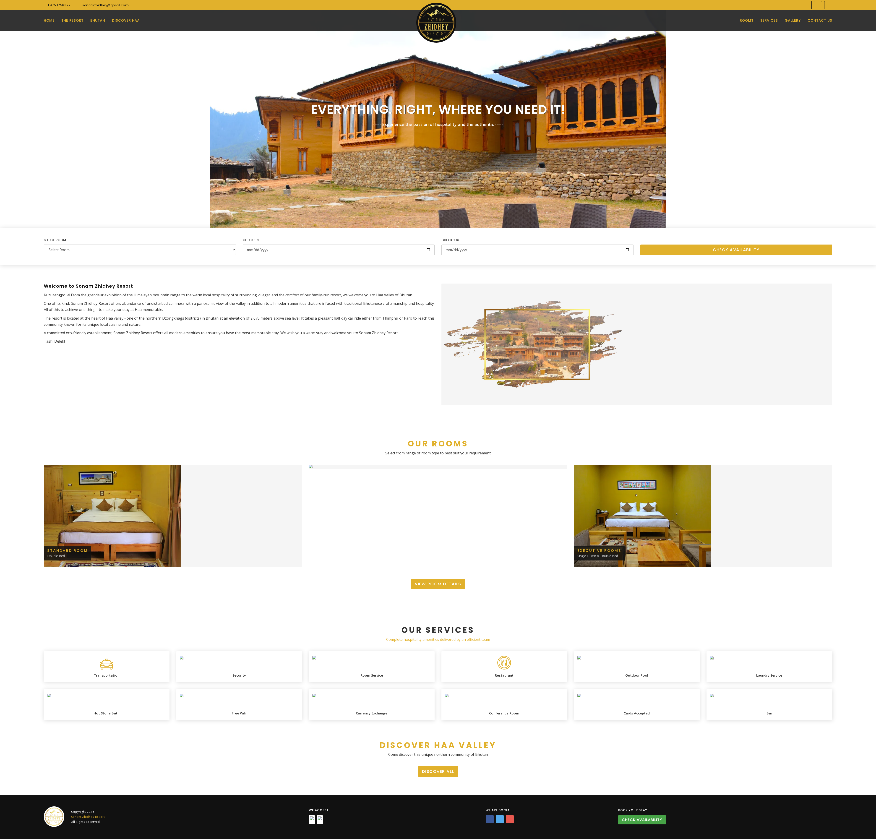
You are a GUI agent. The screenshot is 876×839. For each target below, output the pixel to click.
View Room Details (438, 584)
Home (49, 20)
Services (769, 20)
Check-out (451, 240)
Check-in (251, 240)
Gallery (793, 20)
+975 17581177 (59, 5)
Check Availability (736, 250)
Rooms (746, 20)
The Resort (72, 20)
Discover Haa (126, 20)
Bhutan (97, 20)
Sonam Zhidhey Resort (88, 817)
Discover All (438, 771)
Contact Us (820, 20)
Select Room (55, 240)
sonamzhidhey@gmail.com (105, 5)
